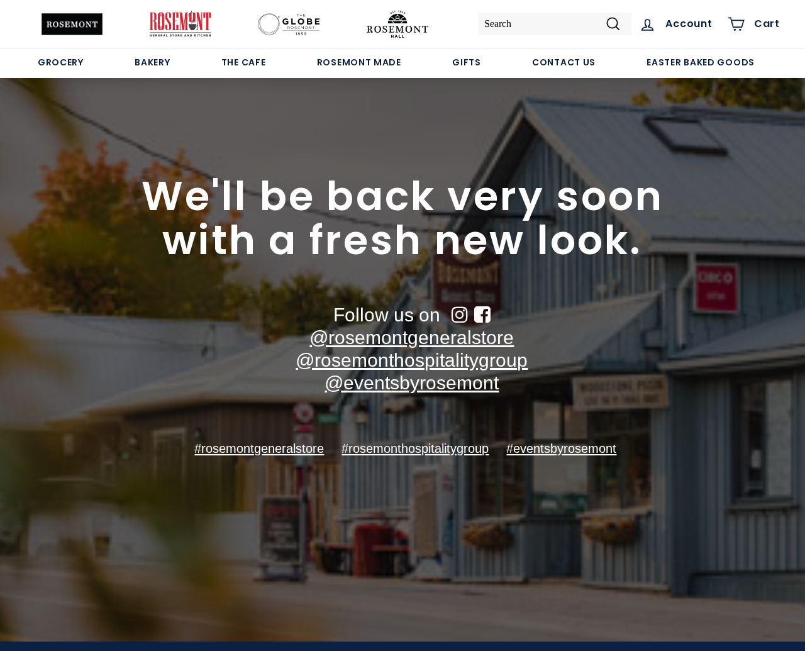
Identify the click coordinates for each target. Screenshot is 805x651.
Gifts (466, 62)
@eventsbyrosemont (412, 382)
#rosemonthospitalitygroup (415, 448)
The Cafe (243, 62)
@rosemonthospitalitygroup (412, 360)
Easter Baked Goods (701, 62)
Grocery (61, 62)
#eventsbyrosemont (561, 448)
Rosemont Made (359, 62)
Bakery (152, 62)
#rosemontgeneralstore (259, 448)
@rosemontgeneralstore (411, 337)
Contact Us (564, 62)
